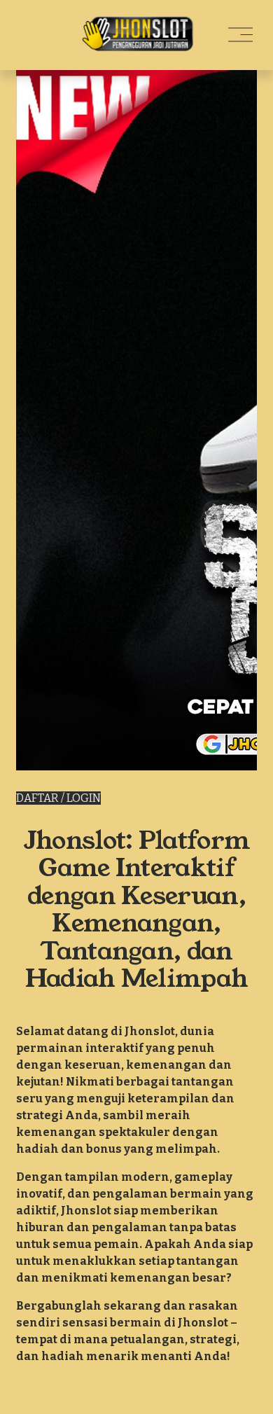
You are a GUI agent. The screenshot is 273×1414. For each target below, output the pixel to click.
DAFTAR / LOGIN (58, 798)
